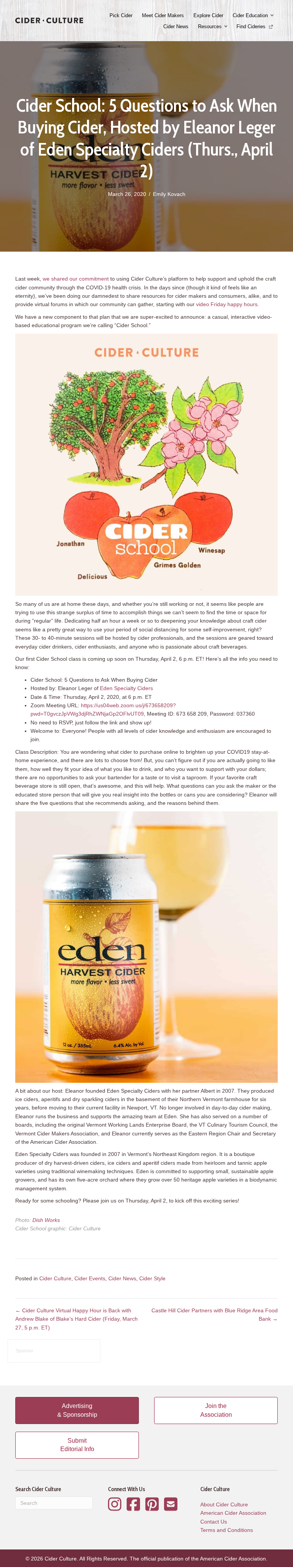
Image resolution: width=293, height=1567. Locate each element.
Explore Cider (208, 15)
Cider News (175, 26)
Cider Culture (55, 1278)
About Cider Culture (224, 1504)
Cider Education (250, 15)
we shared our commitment (76, 279)
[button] (273, 15)
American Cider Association (233, 1513)
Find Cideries (252, 26)
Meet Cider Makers (163, 15)
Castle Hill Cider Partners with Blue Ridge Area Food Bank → (214, 1314)
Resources (210, 26)
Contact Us (213, 1522)
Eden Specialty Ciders (126, 688)
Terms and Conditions (226, 1530)
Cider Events (89, 1278)
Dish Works (46, 1220)
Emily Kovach (169, 194)
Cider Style (152, 1278)
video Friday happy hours (227, 304)
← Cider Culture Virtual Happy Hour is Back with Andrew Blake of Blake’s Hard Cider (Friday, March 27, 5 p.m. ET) (76, 1319)
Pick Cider (120, 15)
